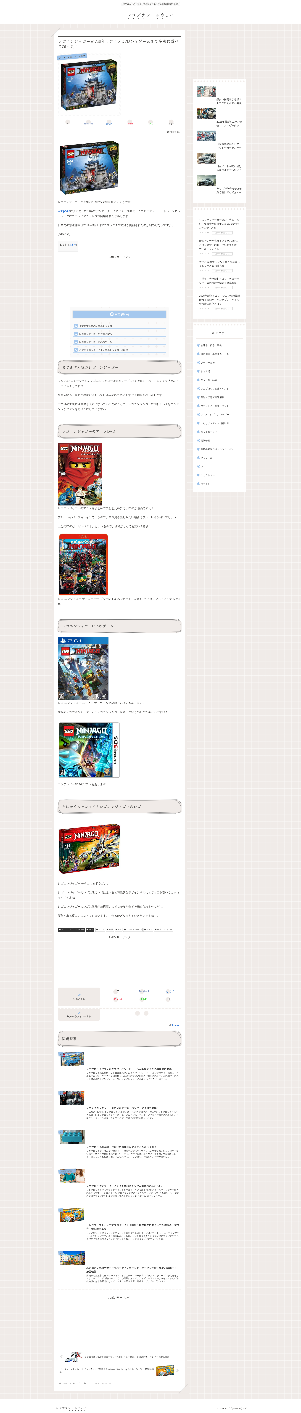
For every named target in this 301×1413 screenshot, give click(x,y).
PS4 (119, 929)
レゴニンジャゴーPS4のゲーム (95, 342)
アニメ (101, 929)
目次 (117, 314)
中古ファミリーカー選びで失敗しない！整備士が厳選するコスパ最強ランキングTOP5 (219, 223)
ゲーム (149, 929)
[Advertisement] (119, 281)
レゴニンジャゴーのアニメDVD (95, 334)
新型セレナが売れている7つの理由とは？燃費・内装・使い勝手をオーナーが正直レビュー (219, 244)
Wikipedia (64, 211)
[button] (171, 122)
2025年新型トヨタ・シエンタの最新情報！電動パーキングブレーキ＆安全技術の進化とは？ (219, 299)
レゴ (91, 929)
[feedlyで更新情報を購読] (137, 1013)
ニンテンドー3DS (134, 929)
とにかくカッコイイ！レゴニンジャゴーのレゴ (104, 350)
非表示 (72, 244)
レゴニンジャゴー (164, 929)
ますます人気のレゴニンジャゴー (96, 326)
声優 (111, 929)
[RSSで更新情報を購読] (146, 1013)
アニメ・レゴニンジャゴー (72, 929)
